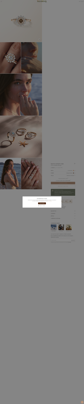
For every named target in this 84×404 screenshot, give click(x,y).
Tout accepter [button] (42, 203)
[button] (42, 205)
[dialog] (42, 202)
